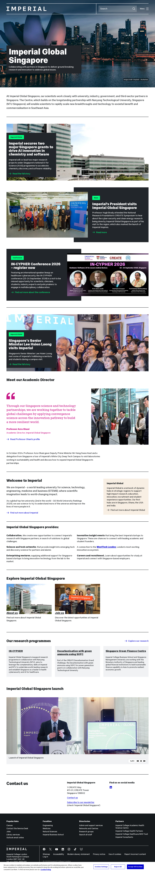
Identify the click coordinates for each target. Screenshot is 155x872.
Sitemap (46, 854)
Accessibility (58, 854)
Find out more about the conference (32, 292)
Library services (13, 834)
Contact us (72, 797)
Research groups (86, 831)
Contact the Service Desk (17, 828)
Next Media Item (144, 761)
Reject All (118, 867)
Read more (101, 232)
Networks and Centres (88, 828)
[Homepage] (51, 8)
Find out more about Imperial (24, 512)
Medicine (46, 828)
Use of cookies (115, 854)
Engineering (48, 825)
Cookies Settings (101, 867)
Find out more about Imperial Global (128, 510)
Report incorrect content (135, 854)
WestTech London (106, 547)
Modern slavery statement (78, 854)
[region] (77, 867)
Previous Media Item (137, 761)
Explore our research (138, 641)
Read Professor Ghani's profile (25, 439)
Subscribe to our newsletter (80, 802)
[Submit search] (134, 9)
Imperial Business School (53, 834)
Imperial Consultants (124, 837)
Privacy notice (99, 854)
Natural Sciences (50, 831)
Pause (141, 761)
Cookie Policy (46, 870)
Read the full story (21, 173)
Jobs (8, 831)
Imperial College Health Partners (129, 831)
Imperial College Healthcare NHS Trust (132, 834)
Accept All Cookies (135, 867)
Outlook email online (15, 837)
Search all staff (85, 834)
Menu (142, 9)
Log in (45, 857)
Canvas (9, 825)
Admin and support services (91, 825)
